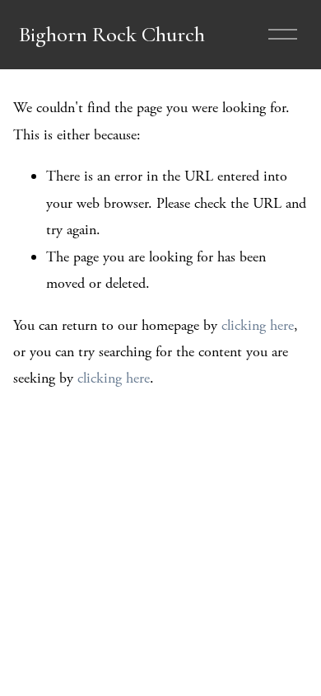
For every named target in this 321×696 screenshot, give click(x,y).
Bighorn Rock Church (112, 34)
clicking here (257, 325)
